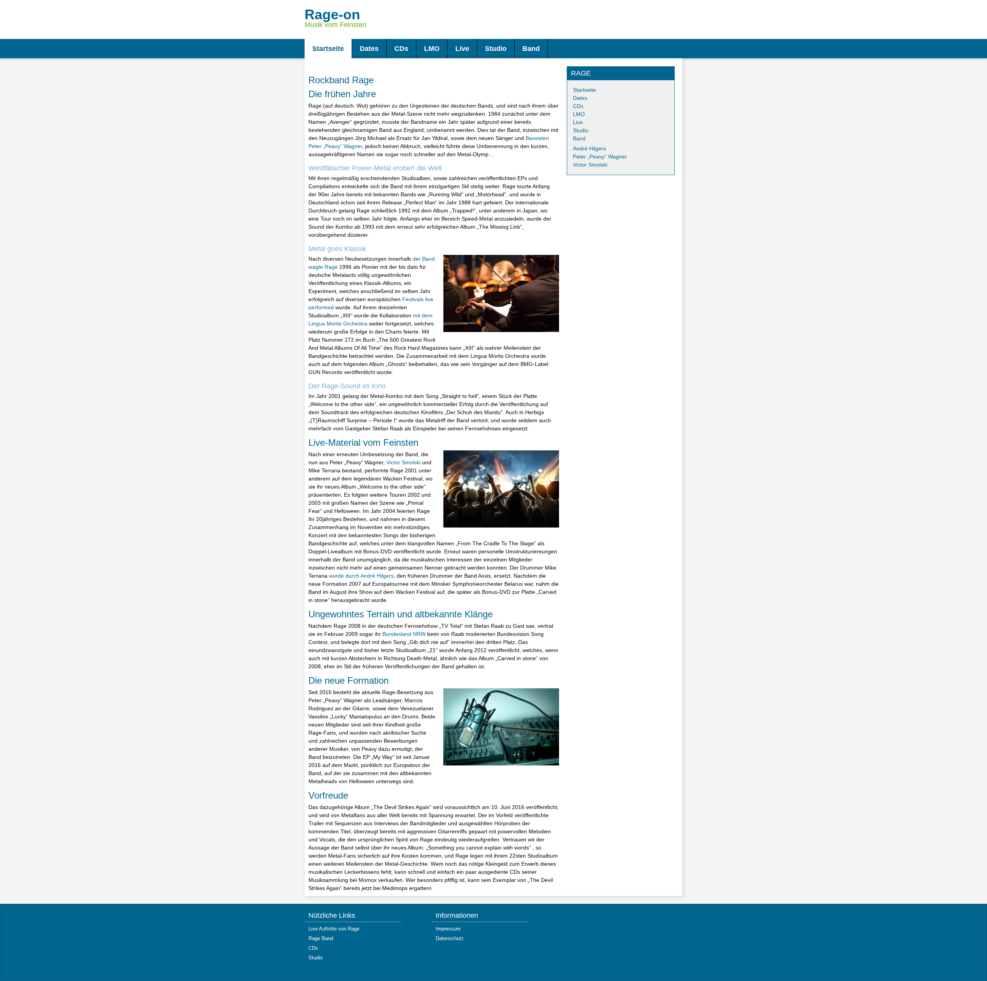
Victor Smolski (403, 462)
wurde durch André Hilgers (361, 576)
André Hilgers (589, 148)
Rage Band (320, 938)
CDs (578, 106)
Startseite (584, 90)
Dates (580, 98)
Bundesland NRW (404, 634)
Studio (580, 130)
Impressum (448, 929)
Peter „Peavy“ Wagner (600, 156)
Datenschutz (450, 938)
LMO (579, 114)
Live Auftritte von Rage (333, 929)
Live (578, 122)
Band (579, 138)
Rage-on (332, 14)
